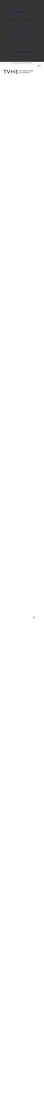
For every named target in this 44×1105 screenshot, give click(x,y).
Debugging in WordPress (18, 12)
